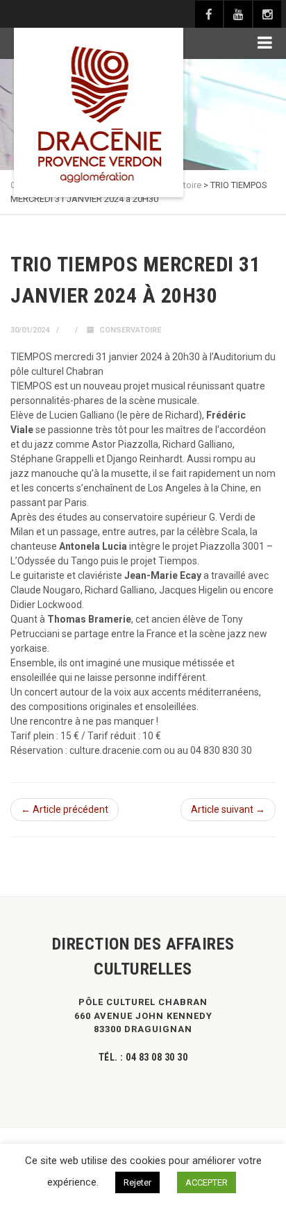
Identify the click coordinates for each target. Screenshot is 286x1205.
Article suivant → (228, 809)
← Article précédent (64, 809)
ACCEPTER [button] (206, 1182)
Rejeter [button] (137, 1182)
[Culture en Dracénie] (98, 112)
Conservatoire (130, 330)
